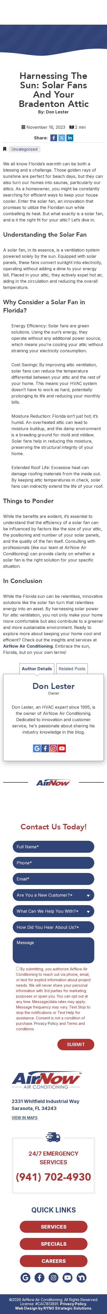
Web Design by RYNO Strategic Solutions (53, 1308)
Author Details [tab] (37, 668)
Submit (76, 1044)
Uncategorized (24, 149)
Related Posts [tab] (72, 668)
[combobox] (53, 895)
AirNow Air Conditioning (28, 646)
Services (53, 1227)
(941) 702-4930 (53, 1177)
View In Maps (25, 1117)
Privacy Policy (46, 1023)
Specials (53, 1244)
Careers (54, 1261)
